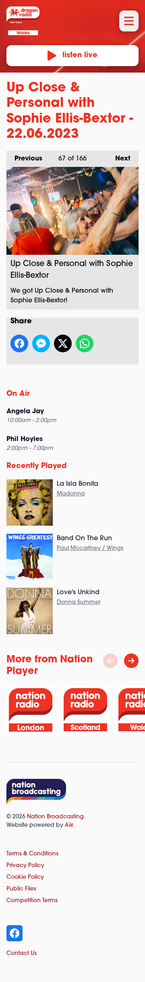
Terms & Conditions (32, 854)
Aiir (68, 825)
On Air (18, 394)
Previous (24, 159)
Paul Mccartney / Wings (90, 548)
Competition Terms (32, 901)
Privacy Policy (25, 866)
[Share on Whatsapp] (84, 343)
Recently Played (36, 466)
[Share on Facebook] (19, 343)
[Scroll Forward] (131, 660)
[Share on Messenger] (41, 343)
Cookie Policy (25, 877)
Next (118, 159)
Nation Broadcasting (55, 817)
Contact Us (21, 954)
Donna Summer (78, 602)
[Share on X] (63, 343)
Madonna (71, 494)
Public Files (21, 889)
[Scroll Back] (110, 660)
